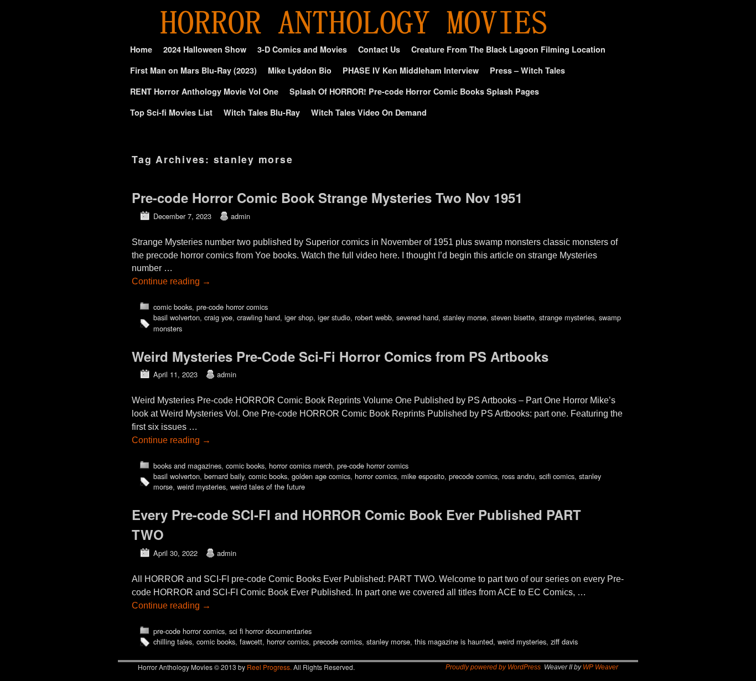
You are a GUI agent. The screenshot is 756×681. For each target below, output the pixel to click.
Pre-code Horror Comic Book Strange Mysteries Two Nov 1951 (327, 197)
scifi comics (556, 476)
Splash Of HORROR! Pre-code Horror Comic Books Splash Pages (414, 91)
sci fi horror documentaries (270, 631)
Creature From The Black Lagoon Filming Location (508, 49)
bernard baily (224, 476)
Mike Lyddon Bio (300, 70)
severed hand (417, 317)
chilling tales (172, 641)
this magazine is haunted (454, 641)
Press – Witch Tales (527, 70)
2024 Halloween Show (204, 49)
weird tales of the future (267, 486)
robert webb (373, 317)
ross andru (518, 476)
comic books (172, 306)
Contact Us (379, 49)
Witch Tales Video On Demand (369, 112)
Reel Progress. (269, 667)
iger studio (334, 317)
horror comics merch (301, 465)
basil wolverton (176, 317)
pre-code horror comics (232, 306)
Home (141, 49)
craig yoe (218, 317)
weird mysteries (201, 486)
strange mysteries (566, 317)
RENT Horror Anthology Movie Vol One (204, 91)
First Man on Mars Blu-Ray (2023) (193, 70)
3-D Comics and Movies (302, 49)
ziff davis (564, 641)
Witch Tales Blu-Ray (262, 112)
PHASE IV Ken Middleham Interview (411, 70)
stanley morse (464, 317)
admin (240, 216)
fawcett (251, 641)
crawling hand (258, 317)
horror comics (376, 476)
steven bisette (513, 317)
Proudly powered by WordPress (493, 667)
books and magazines (187, 465)
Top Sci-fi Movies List (171, 112)
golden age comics (321, 476)
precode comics (473, 476)
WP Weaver (600, 667)
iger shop (298, 317)
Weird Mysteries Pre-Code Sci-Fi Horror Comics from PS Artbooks (340, 356)
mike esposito (422, 476)
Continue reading (171, 281)
